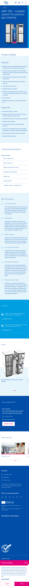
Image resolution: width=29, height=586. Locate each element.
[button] (10, 390)
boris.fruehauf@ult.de (10, 419)
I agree (21, 583)
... (1, 7)
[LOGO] (6, 2)
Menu (26, 3)
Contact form (16, 3)
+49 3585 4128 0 (8, 474)
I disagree (7, 583)
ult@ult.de (6, 477)
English (19, 3)
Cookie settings (5, 558)
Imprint (26, 562)
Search (22, 3)
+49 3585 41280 (8, 416)
